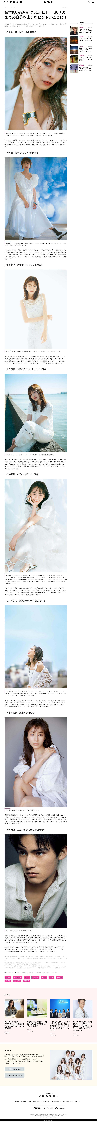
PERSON (17, 972)
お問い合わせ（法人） (68, 1101)
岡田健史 (8, 977)
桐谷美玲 (59, 977)
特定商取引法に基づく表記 (43, 1101)
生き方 (27, 977)
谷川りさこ (17, 980)
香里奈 (44, 977)
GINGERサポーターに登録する (14, 1075)
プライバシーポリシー (25, 1101)
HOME (6, 972)
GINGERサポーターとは (14, 1069)
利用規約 (34, 1101)
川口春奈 (8, 980)
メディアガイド (78, 1101)
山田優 (51, 977)
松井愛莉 (26, 980)
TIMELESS (11, 972)
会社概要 (17, 1101)
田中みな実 (35, 977)
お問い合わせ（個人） (56, 1101)
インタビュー (17, 977)
